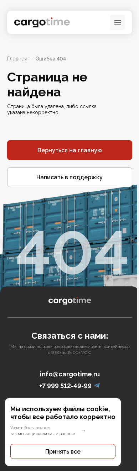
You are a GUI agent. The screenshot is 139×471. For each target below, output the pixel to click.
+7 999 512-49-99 (65, 386)
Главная (17, 58)
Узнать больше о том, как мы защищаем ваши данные (42, 430)
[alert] (69, 432)
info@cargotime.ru (70, 374)
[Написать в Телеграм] (97, 386)
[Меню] (117, 22)
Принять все (63, 451)
